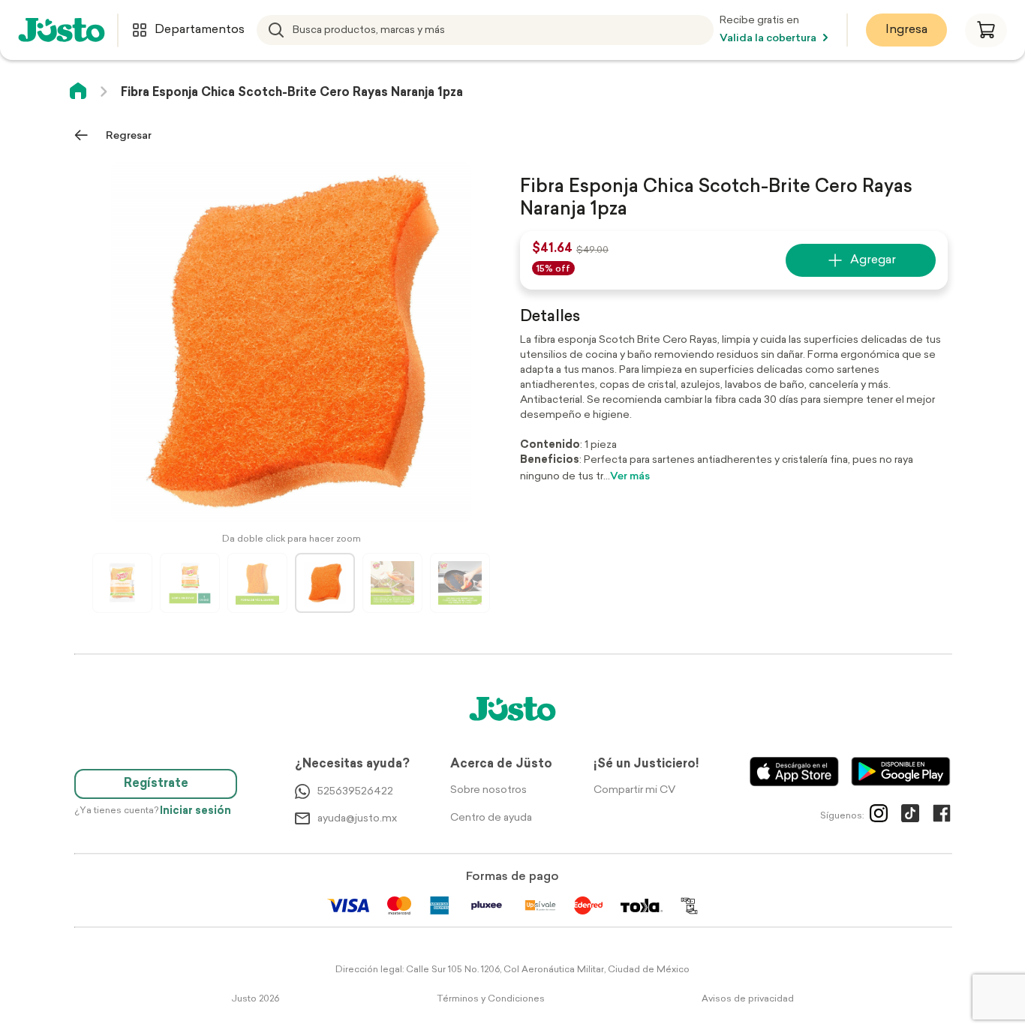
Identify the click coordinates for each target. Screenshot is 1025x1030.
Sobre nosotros (488, 790)
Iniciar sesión (195, 811)
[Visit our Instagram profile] (879, 816)
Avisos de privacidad (748, 999)
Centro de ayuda (491, 818)
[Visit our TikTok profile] (910, 816)
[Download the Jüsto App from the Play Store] (901, 771)
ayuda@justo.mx (357, 818)
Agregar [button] (873, 260)
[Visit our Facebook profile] (942, 816)
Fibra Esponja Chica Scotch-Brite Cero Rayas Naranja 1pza (292, 93)
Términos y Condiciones (491, 999)
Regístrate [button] (156, 784)
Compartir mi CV (634, 790)
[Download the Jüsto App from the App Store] (794, 771)
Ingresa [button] (906, 30)
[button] (986, 30)
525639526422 (355, 791)
